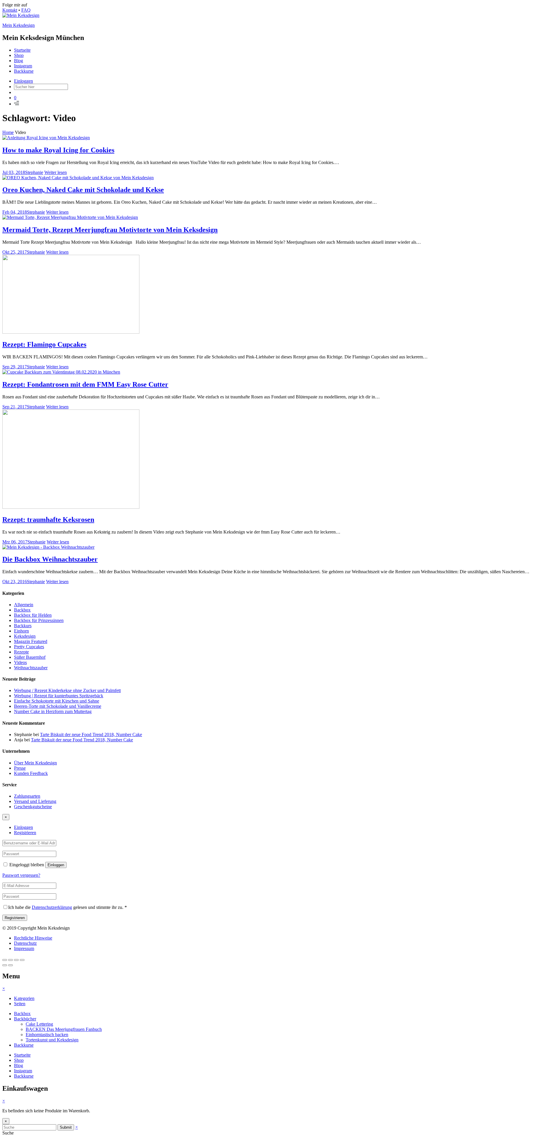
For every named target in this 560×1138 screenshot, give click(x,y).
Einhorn (21, 630)
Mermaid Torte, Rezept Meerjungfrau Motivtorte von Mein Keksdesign (110, 229)
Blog (18, 60)
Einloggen (23, 81)
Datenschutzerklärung (52, 907)
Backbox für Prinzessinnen (39, 620)
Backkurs (23, 625)
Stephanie (34, 172)
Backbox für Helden (33, 615)
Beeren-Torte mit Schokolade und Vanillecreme (57, 706)
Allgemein (23, 604)
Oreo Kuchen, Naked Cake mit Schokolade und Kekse (83, 190)
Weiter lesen (55, 172)
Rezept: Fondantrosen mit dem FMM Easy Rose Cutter (85, 384)
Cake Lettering (39, 1024)
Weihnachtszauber (31, 667)
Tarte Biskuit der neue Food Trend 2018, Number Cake (91, 734)
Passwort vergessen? (21, 875)
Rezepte (21, 651)
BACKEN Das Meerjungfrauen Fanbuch (64, 1029)
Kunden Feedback (31, 773)
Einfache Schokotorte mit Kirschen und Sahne (56, 700)
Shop (19, 55)
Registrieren (25, 832)
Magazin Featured (30, 641)
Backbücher (25, 1018)
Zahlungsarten (27, 796)
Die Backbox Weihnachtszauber (50, 559)
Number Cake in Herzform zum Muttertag (53, 711)
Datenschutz (25, 943)
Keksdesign (25, 636)
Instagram (23, 65)
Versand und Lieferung (35, 801)
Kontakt (9, 10)
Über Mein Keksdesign (35, 762)
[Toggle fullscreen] (16, 960)
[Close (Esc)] (4, 960)
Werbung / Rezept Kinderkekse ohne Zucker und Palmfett (67, 690)
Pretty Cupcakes (29, 646)
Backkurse (24, 71)
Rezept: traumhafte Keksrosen (48, 519)
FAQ (26, 10)
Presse (20, 768)
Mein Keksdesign (18, 25)
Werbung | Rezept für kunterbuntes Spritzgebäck (58, 695)
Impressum (24, 948)
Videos (20, 662)
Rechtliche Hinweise (33, 937)
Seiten (19, 1003)
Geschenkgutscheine (33, 806)
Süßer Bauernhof (30, 657)
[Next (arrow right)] (10, 965)
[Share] (10, 960)
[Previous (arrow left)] (4, 965)
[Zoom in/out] (22, 960)
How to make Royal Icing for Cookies (58, 150)
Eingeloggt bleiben (26, 864)
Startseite (22, 50)
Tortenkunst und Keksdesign (52, 1039)
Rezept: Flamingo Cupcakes (44, 344)
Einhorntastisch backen (47, 1034)
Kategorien (24, 998)
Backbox (22, 609)
